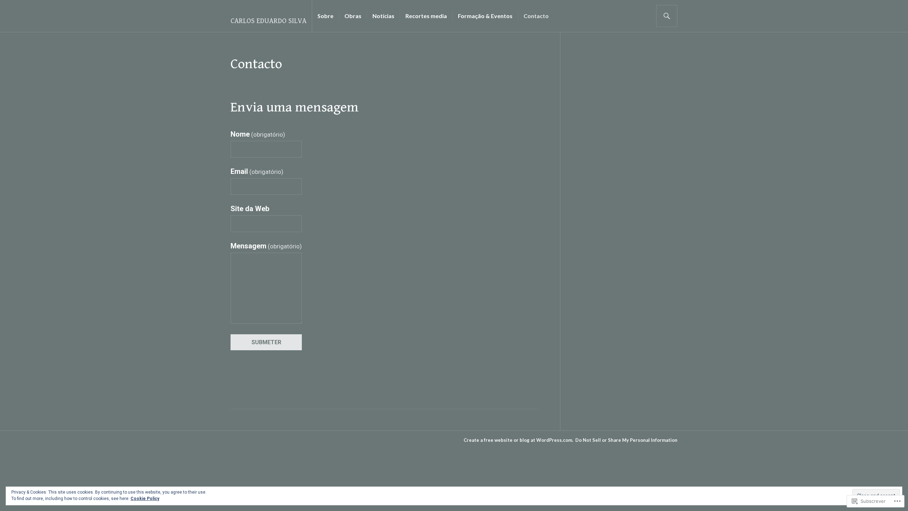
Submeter (266, 342)
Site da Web (250, 208)
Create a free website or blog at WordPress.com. (518, 440)
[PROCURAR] (666, 16)
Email (257, 171)
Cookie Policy (145, 498)
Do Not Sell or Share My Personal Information (626, 440)
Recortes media (426, 15)
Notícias (383, 15)
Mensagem (266, 246)
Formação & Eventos (485, 15)
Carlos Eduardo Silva (268, 21)
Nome (258, 134)
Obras (352, 15)
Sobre (325, 15)
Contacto (536, 15)
